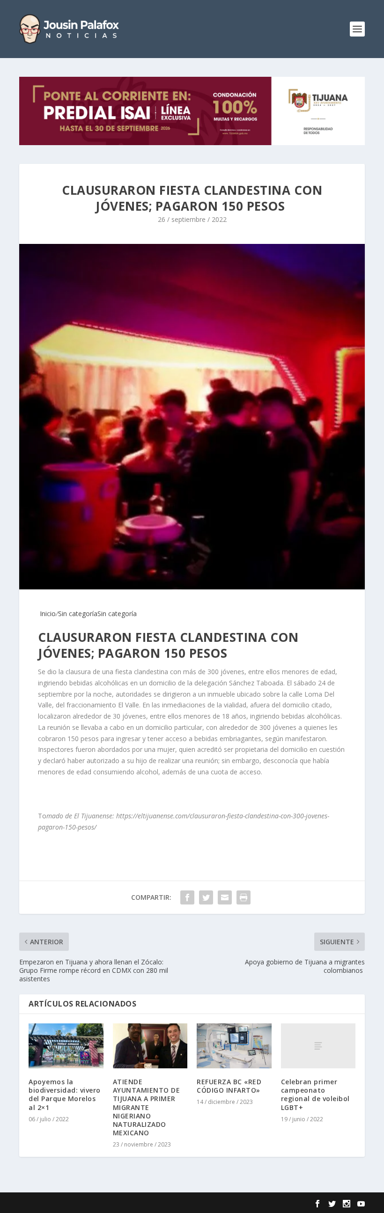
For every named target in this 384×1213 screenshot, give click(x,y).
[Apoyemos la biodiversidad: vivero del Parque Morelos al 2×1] (66, 1045)
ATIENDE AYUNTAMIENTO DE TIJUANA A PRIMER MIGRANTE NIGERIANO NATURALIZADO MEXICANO (146, 1107)
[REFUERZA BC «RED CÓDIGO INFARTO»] (234, 1045)
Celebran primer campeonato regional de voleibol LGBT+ (315, 1094)
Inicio (47, 613)
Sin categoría (77, 613)
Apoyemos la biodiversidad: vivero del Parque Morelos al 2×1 (65, 1094)
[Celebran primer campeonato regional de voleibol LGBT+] (318, 1045)
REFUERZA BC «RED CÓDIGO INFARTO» (229, 1086)
